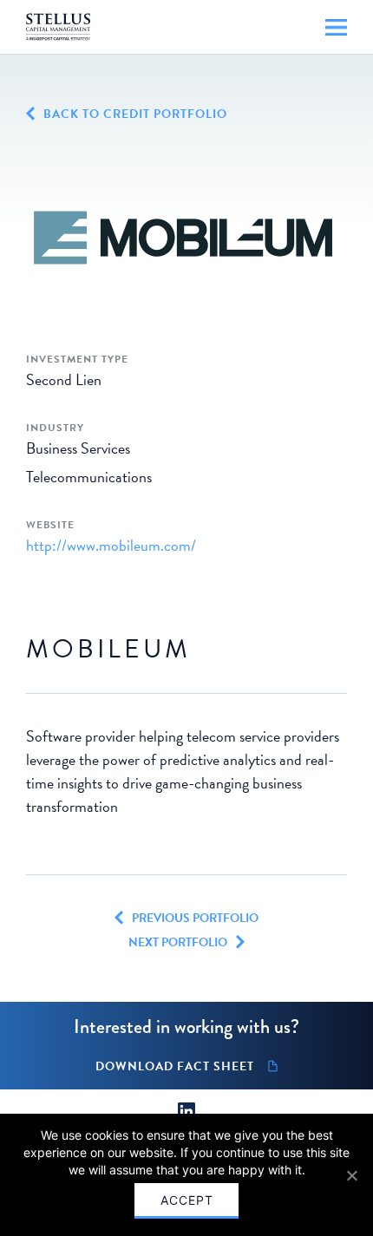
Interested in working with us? (186, 1026)
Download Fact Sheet (174, 1067)
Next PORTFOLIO (177, 943)
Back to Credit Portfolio (135, 114)
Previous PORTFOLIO (195, 918)
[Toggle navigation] (336, 27)
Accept (186, 1200)
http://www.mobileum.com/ (111, 545)
